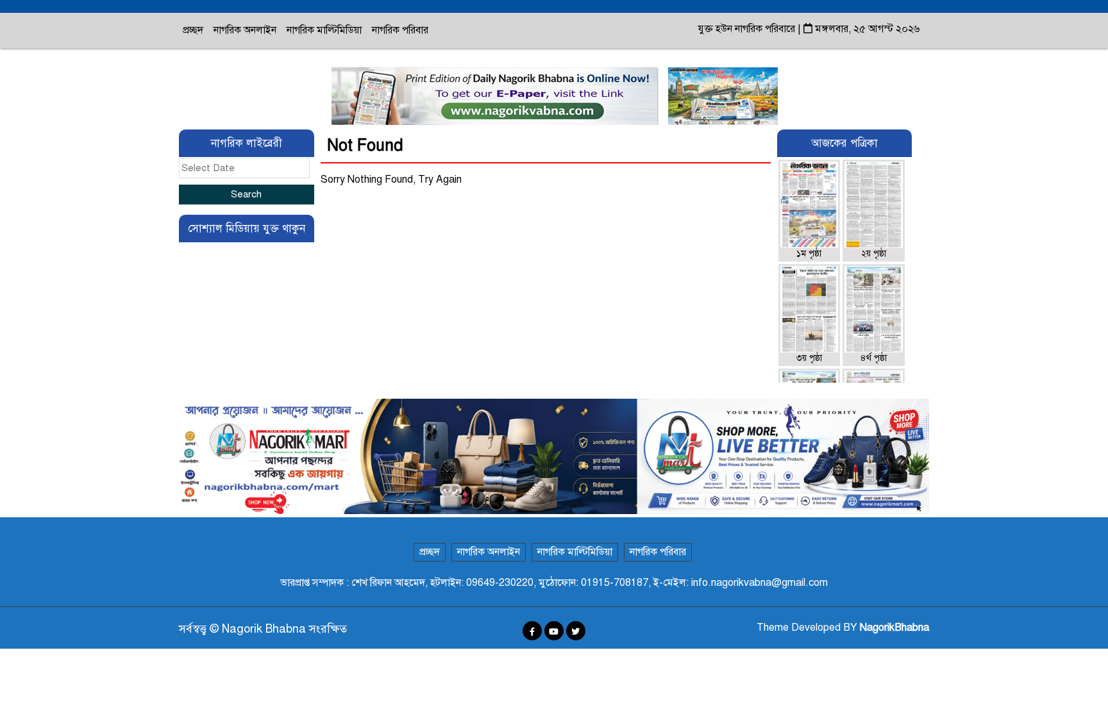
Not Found (365, 145)
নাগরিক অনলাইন (245, 30)
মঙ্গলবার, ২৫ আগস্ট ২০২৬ (865, 28)
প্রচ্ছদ (193, 30)
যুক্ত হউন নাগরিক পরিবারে (748, 28)
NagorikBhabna (894, 627)
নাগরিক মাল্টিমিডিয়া (324, 30)
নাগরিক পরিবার (400, 30)
